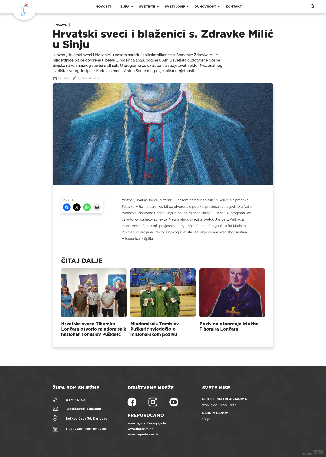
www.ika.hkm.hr (140, 428)
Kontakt (234, 6)
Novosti (103, 6)
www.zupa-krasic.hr (143, 434)
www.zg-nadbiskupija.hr (147, 423)
